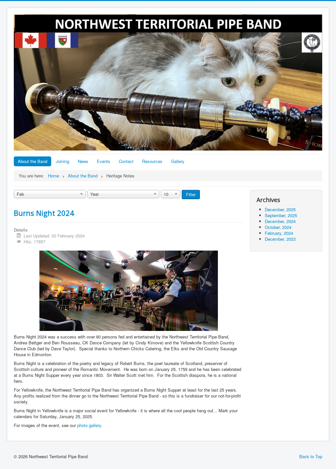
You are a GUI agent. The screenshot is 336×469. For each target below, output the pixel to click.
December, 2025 (280, 209)
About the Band (32, 161)
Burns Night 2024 (44, 213)
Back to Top (310, 456)
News (83, 161)
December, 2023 (280, 239)
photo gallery (89, 425)
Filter (191, 194)
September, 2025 (281, 215)
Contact (126, 161)
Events (103, 161)
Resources (152, 161)
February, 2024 (279, 233)
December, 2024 (280, 221)
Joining (62, 161)
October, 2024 (278, 227)
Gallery (177, 161)
